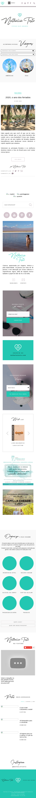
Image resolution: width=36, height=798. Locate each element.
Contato (23, 283)
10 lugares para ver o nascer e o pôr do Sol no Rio (26, 735)
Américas (9, 75)
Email (22, 171)
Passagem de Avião (9, 612)
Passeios (26, 612)
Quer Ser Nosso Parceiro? (18, 625)
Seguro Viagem (26, 572)
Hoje (22, 701)
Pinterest (28, 3)
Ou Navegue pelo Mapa (18, 394)
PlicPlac (22, 795)
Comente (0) (6, 173)
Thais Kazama (20, 794)
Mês (34, 701)
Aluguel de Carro (9, 592)
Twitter (15, 171)
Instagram (22, 3)
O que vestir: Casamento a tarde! (26, 708)
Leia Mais (18, 159)
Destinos (18, 92)
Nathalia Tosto (19, 167)
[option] (9, 67)
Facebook (30, 3)
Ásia (26, 75)
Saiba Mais (13, 283)
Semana (28, 701)
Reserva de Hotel (9, 572)
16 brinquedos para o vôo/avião (26, 721)
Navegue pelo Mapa (9, 50)
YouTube (25, 3)
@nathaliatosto (19, 766)
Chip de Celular (26, 592)
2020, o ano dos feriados (18, 97)
